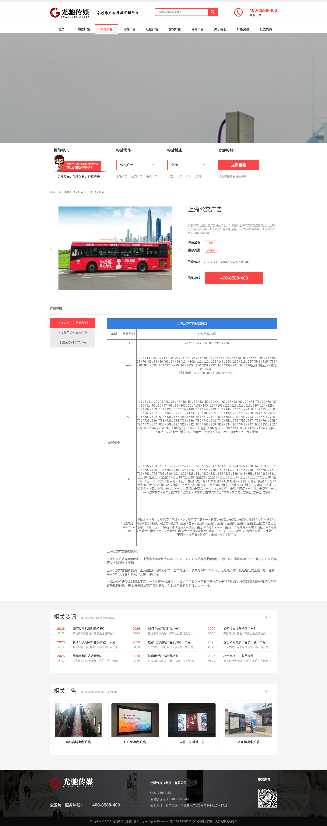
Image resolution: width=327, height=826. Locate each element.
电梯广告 (129, 29)
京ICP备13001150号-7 (183, 821)
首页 (61, 29)
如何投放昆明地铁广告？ (164, 628)
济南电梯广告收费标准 (163, 656)
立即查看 (238, 165)
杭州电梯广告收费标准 (238, 656)
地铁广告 (84, 29)
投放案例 (266, 29)
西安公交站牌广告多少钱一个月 (244, 642)
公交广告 (107, 29)
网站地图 (232, 821)
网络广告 (198, 29)
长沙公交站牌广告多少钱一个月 (94, 642)
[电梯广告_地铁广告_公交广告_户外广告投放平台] (70, 13)
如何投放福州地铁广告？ (89, 628)
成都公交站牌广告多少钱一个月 (169, 642)
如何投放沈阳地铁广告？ (240, 628)
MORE (269, 616)
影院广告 (175, 29)
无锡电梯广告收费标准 (88, 656)
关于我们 (220, 29)
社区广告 (152, 29)
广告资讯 (243, 29)
